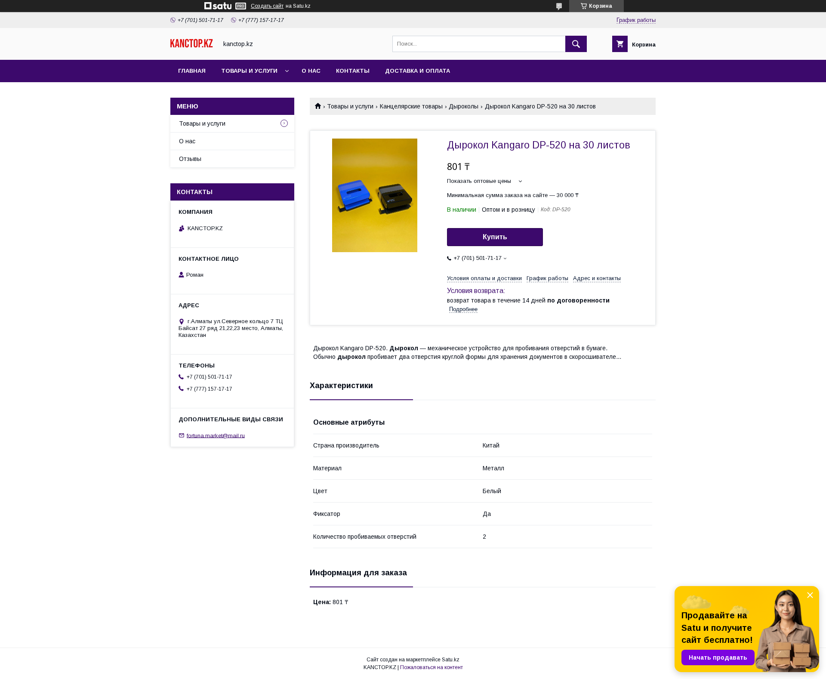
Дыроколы (463, 106)
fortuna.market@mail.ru (216, 435)
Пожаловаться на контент (431, 667)
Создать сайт (267, 6)
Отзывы (190, 158)
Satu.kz (450, 660)
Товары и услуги (249, 71)
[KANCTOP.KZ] (191, 45)
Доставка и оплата (417, 71)
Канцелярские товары (411, 106)
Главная (192, 71)
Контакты (353, 71)
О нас (311, 71)
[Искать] (576, 44)
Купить (495, 237)
